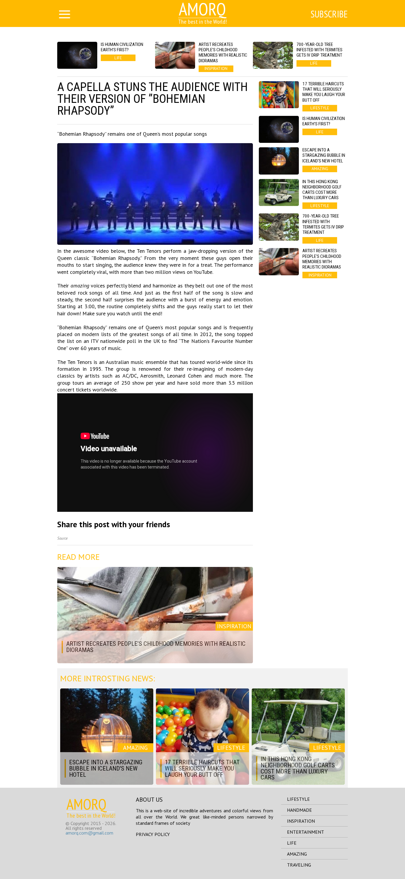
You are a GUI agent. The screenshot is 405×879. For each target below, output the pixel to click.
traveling (299, 864)
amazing (297, 853)
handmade (299, 810)
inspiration (301, 821)
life (291, 842)
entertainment (305, 832)
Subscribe (329, 14)
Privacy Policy (153, 834)
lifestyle (298, 799)
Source (62, 538)
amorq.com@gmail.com (89, 833)
